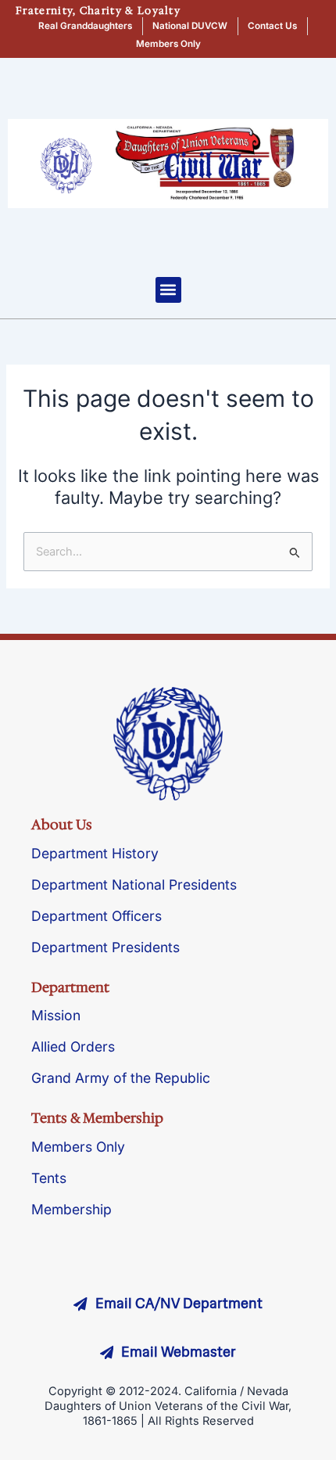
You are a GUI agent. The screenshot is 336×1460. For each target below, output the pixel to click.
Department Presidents (105, 947)
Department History (95, 853)
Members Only (78, 1146)
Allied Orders (73, 1046)
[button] (168, 290)
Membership (71, 1209)
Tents (48, 1178)
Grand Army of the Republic (120, 1078)
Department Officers (96, 916)
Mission (55, 1015)
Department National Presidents (134, 884)
